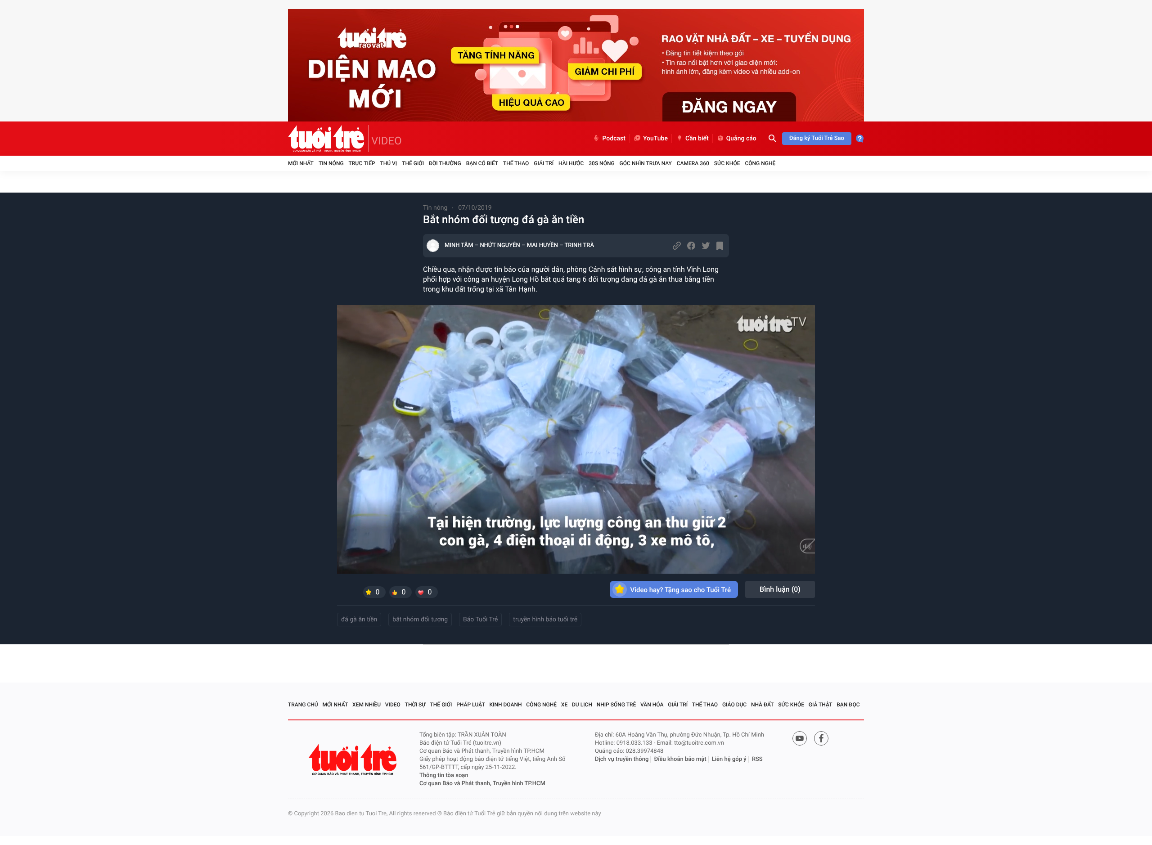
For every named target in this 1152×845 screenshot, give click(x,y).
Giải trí (544, 163)
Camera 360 (693, 163)
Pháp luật (470, 704)
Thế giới (413, 163)
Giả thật (820, 704)
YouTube (655, 138)
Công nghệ (760, 163)
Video (392, 704)
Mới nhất (301, 163)
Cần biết (697, 138)
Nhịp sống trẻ (616, 704)
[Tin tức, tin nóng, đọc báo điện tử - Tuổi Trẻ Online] (328, 138)
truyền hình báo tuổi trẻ (545, 619)
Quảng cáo (741, 138)
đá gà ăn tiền (359, 619)
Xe (564, 704)
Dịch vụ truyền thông (621, 759)
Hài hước (571, 163)
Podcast (614, 138)
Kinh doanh (506, 704)
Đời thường (445, 163)
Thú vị (388, 163)
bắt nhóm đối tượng (420, 619)
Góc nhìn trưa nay (646, 163)
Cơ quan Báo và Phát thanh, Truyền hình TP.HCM (482, 783)
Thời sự (415, 704)
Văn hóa (652, 704)
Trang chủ (303, 704)
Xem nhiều (366, 704)
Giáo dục (734, 704)
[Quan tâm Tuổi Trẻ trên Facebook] (821, 738)
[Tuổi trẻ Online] (354, 760)
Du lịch (582, 704)
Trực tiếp (362, 163)
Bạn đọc (848, 704)
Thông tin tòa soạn (443, 775)
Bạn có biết (482, 163)
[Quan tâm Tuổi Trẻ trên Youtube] (799, 738)
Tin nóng (331, 163)
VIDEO (386, 141)
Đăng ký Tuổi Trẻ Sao (816, 138)
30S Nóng (601, 163)
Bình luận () (780, 589)
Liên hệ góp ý (729, 759)
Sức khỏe (727, 163)
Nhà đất (762, 704)
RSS (757, 759)
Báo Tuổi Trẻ (480, 619)
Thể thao (516, 163)
